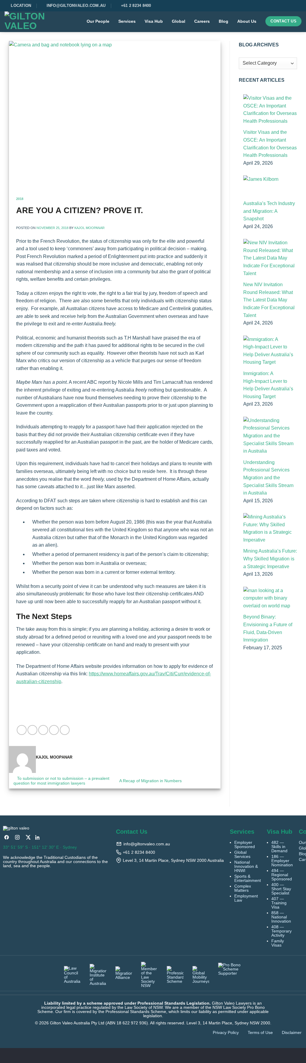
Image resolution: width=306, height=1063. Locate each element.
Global (178, 21)
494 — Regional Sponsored (281, 874)
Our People (98, 21)
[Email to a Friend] (43, 730)
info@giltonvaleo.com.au (146, 843)
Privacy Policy (226, 1032)
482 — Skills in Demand (279, 846)
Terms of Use (260, 1032)
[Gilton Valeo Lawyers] (29, 21)
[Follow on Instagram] (292, 6)
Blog (223, 21)
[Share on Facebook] (22, 730)
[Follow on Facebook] (289, 6)
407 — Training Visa (279, 902)
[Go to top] (293, 1055)
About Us (246, 21)
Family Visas (277, 942)
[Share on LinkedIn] (54, 730)
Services (127, 21)
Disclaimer (292, 1032)
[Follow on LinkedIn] (300, 6)
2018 (19, 199)
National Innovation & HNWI (246, 866)
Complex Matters (242, 888)
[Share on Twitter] (32, 730)
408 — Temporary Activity (281, 931)
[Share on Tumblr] (65, 730)
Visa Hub (154, 21)
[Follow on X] (296, 6)
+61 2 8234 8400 (139, 852)
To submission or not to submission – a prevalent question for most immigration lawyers (61, 781)
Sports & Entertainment (247, 878)
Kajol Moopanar (89, 228)
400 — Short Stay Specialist (281, 888)
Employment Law (246, 898)
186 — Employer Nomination (282, 860)
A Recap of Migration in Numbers (151, 780)
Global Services (242, 854)
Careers (202, 21)
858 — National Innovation (281, 917)
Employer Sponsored (244, 844)
